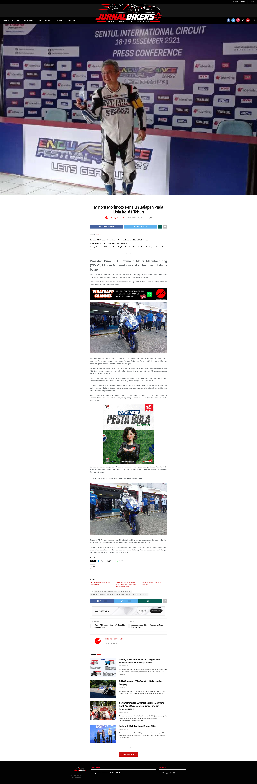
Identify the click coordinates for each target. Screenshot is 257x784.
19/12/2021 (131, 218)
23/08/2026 (123, 687)
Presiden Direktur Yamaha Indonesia (119, 591)
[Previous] (126, 253)
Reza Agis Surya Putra (118, 218)
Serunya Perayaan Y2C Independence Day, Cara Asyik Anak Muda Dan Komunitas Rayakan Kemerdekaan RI (141, 706)
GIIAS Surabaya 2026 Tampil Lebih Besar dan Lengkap (109, 243)
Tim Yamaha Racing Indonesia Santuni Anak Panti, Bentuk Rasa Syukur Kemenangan (125, 584)
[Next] (130, 253)
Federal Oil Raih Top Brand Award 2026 (137, 726)
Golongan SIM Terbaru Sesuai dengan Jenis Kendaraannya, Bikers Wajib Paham (119, 240)
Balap (138, 218)
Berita (143, 218)
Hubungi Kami (95, 773)
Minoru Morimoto (100, 591)
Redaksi (119, 773)
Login (253, 2)
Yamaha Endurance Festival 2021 (136, 594)
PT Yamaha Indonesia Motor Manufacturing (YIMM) (107, 594)
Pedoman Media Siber (109, 773)
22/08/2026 (123, 729)
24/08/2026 (123, 665)
